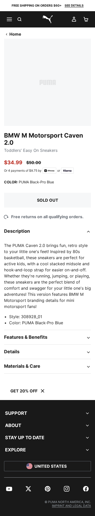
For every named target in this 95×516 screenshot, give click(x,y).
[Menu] (9, 19)
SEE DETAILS (74, 5)
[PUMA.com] (48, 19)
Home (15, 34)
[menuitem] (9, 489)
